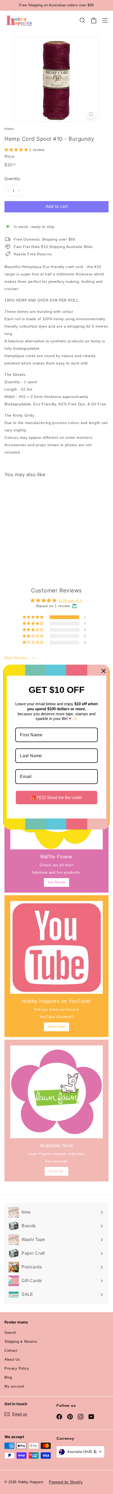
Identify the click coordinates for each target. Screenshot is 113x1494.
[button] (16, 150)
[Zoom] (91, 114)
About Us (12, 1359)
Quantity (12, 178)
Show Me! (56, 1171)
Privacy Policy (16, 1368)
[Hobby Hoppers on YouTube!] (56, 947)
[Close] (103, 670)
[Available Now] (56, 1091)
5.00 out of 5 (71, 600)
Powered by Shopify (66, 1482)
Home (9, 129)
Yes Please (56, 882)
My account (14, 1386)
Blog (8, 1377)
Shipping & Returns (20, 1342)
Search (10, 1333)
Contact (11, 1350)
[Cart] (94, 21)
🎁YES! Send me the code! (56, 797)
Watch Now (56, 1027)
